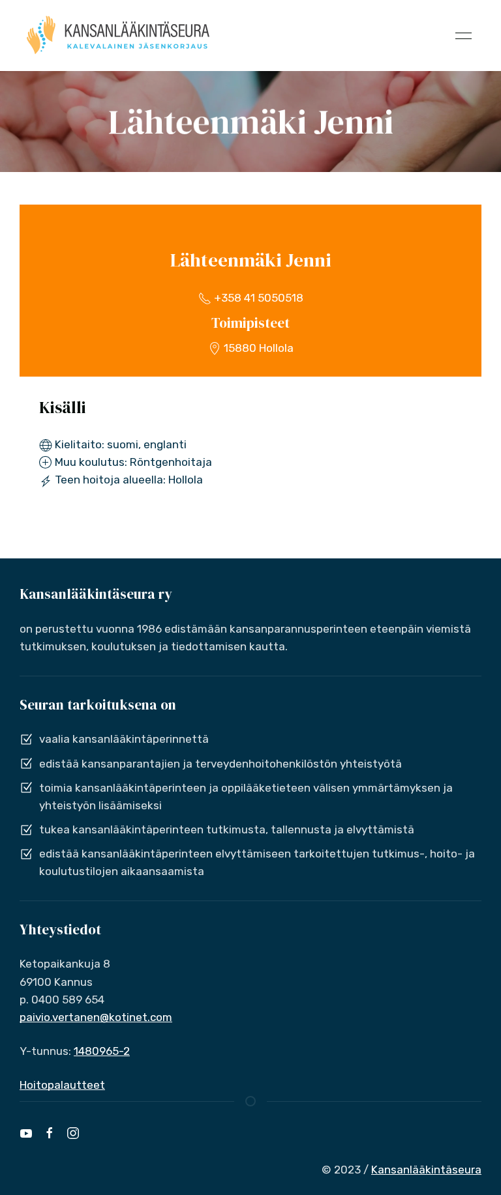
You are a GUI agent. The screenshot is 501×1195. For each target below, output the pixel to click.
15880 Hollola (257, 347)
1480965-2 (102, 1051)
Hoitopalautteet (62, 1084)
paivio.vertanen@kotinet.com (96, 1017)
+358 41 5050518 (257, 297)
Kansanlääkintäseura (426, 1169)
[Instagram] (73, 1133)
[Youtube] (26, 1133)
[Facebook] (49, 1133)
